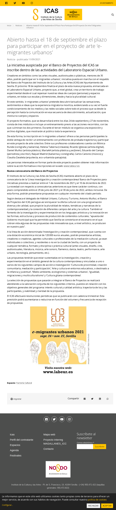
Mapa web (49, 434)
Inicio (9, 25)
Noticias (19, 25)
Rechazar (93, 505)
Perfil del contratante (21, 439)
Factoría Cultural (24, 382)
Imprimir (17, 398)
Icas (12, 434)
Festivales (15, 455)
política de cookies (97, 499)
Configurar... (7, 505)
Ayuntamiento (106, 3)
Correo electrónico (85, 443)
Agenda (14, 450)
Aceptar (107, 505)
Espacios (15, 445)
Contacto (48, 448)
